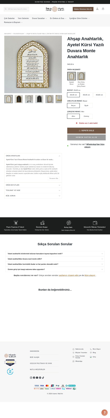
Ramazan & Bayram (12, 22)
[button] (104, 412)
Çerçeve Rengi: (75, 111)
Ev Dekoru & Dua (57, 18)
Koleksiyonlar (18, 33)
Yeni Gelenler (23, 18)
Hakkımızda (34, 351)
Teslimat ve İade (13, 190)
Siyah (86, 105)
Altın (73, 116)
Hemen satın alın (86, 137)
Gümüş (86, 116)
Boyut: (73, 90)
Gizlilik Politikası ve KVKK (41, 363)
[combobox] (16, 9)
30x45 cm (86, 95)
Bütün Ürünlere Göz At (83, 9)
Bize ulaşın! (90, 275)
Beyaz (73, 105)
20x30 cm (73, 95)
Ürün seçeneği (73, 69)
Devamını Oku (54, 178)
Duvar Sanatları (38, 18)
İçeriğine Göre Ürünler (79, 18)
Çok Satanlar (9, 18)
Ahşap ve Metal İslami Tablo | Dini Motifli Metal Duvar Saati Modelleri (50, 33)
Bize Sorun (10, 196)
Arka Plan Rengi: (77, 101)
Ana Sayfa (7, 33)
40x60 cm (99, 95)
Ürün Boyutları (12, 185)
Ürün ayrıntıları (13, 156)
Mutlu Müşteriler (37, 369)
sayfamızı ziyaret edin (69, 275)
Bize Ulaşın (34, 357)
